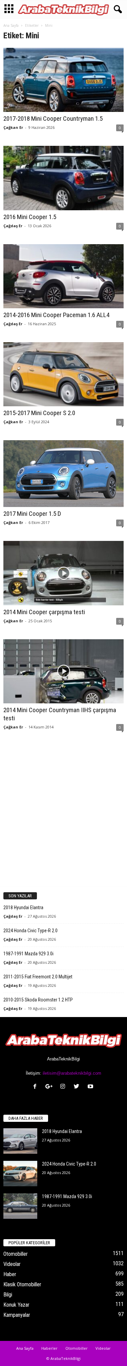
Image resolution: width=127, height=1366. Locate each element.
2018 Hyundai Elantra (23, 907)
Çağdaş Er (12, 225)
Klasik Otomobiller (22, 1284)
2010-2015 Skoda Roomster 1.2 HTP (38, 999)
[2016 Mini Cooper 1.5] (63, 178)
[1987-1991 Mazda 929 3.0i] (20, 1206)
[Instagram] (64, 1087)
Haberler (49, 1348)
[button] (116, 9)
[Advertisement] (63, 815)
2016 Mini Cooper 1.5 (29, 217)
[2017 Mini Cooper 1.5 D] (63, 473)
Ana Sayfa (11, 25)
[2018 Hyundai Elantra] (20, 1141)
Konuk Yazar (16, 1305)
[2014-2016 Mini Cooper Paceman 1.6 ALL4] (63, 276)
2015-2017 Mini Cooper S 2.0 (39, 413)
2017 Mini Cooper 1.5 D (32, 514)
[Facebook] (36, 1087)
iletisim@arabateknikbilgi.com (72, 1073)
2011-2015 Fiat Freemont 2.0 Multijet (37, 976)
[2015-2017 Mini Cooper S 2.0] (63, 374)
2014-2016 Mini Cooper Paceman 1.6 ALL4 (56, 315)
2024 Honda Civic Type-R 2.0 (30, 930)
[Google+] (50, 1087)
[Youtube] (91, 1087)
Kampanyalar (16, 1315)
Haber (9, 1274)
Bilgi (7, 1294)
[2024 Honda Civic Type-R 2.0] (20, 1173)
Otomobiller (15, 1254)
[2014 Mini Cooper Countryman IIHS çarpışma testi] (63, 671)
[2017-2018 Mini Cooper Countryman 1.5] (63, 80)
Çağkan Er (13, 127)
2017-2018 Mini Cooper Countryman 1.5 (53, 118)
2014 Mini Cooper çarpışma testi (44, 612)
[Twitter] (78, 1087)
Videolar (12, 1264)
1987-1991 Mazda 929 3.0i (28, 953)
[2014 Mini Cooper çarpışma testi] (63, 573)
